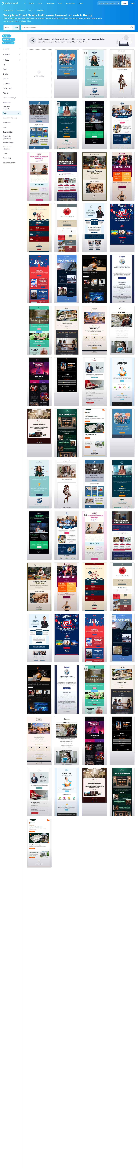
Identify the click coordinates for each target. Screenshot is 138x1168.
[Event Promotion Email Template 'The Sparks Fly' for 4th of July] (122, 227)
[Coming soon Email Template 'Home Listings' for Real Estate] (94, 433)
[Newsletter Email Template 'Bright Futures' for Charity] (122, 125)
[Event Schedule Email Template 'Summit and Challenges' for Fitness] (122, 176)
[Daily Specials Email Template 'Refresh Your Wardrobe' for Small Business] (122, 73)
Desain (7, 28)
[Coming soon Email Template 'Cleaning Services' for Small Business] (122, 381)
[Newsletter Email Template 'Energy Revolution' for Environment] (66, 279)
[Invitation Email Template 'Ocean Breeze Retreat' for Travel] (122, 330)
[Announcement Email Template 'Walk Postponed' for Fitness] (66, 73)
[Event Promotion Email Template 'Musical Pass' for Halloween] (39, 381)
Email (15, 28)
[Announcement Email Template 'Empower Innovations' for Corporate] (94, 73)
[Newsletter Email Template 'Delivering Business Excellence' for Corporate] (94, 227)
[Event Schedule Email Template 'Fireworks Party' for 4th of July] (39, 279)
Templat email (8, 10)
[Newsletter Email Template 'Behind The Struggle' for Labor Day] (39, 125)
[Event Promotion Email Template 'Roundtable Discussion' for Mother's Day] (39, 176)
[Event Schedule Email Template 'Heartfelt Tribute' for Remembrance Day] (66, 227)
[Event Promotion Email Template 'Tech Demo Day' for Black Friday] (94, 125)
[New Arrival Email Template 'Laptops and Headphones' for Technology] (94, 279)
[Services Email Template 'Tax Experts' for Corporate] (94, 381)
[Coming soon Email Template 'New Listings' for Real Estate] (66, 330)
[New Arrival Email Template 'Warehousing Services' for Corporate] (66, 176)
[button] (19, 49)
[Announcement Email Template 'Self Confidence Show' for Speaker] (66, 381)
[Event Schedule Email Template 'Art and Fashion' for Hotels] (66, 433)
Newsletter (21, 10)
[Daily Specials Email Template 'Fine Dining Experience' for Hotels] (94, 330)
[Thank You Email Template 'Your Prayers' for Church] (39, 433)
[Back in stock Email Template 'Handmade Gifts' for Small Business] (94, 176)
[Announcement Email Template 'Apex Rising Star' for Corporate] (122, 279)
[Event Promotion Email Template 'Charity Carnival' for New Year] (39, 330)
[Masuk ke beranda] (9, 3)
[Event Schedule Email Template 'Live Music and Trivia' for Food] (39, 227)
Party (30, 10)
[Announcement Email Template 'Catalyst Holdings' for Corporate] (66, 125)
